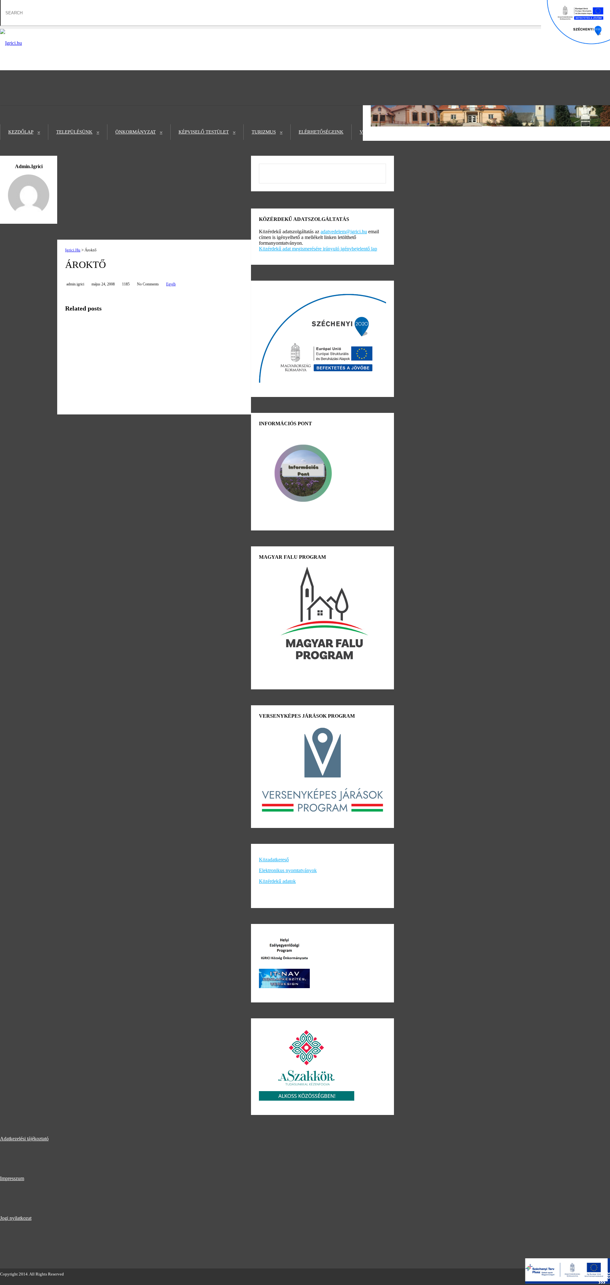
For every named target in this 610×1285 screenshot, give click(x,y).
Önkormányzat (135, 131)
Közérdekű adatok (277, 881)
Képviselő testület (204, 131)
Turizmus (264, 131)
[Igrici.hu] (11, 43)
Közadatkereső (274, 859)
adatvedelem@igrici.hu (344, 231)
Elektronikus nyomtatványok (288, 870)
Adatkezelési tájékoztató (24, 1138)
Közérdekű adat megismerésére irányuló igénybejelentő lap (318, 248)
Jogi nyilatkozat (15, 1218)
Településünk (74, 131)
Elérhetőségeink (321, 131)
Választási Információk (392, 131)
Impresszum (12, 1178)
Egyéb (171, 284)
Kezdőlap (20, 131)
